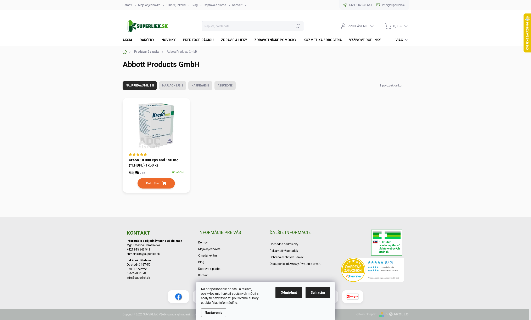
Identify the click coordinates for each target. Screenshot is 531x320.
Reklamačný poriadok (284, 250)
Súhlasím (318, 292)
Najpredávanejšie (140, 85)
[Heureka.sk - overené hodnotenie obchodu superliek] (372, 270)
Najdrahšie (200, 85)
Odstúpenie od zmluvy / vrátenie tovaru (295, 263)
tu (235, 303)
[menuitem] (129, 40)
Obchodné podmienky (284, 244)
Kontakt (237, 5)
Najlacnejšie (172, 85)
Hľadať (298, 26)
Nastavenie (214, 313)
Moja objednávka (149, 5)
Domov (127, 5)
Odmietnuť (289, 292)
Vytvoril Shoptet (366, 314)
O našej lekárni (176, 5)
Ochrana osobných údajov (286, 257)
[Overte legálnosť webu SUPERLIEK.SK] (386, 243)
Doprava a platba (215, 5)
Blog (195, 5)
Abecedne (225, 85)
